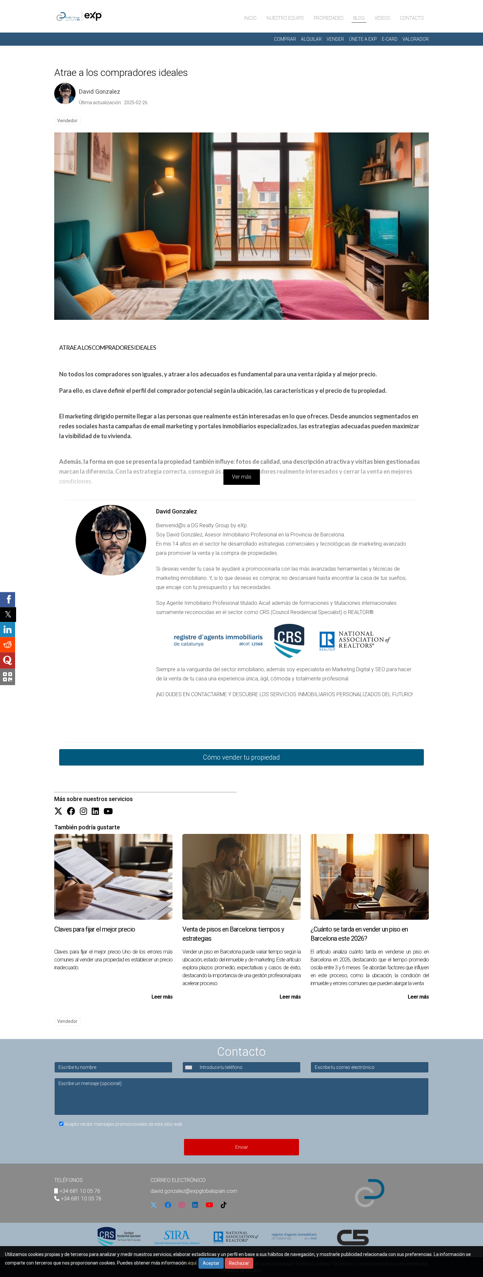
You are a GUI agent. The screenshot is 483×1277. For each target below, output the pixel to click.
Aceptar (211, 1263)
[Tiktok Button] (224, 1205)
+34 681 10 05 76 (79, 1191)
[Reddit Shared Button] (7, 644)
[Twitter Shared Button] (8, 614)
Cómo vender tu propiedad (241, 757)
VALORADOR (415, 39)
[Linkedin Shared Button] (7, 629)
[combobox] (190, 1067)
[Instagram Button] (83, 811)
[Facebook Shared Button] (7, 599)
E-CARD (390, 39)
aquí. (192, 1262)
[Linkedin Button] (95, 811)
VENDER (335, 39)
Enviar (241, 1147)
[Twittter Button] (58, 811)
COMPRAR (285, 39)
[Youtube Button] (108, 811)
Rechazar (239, 1263)
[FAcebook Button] (71, 811)
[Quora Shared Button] (7, 660)
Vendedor (67, 120)
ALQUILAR (311, 39)
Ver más (241, 477)
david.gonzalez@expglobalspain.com (193, 1191)
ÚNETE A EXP (363, 39)
